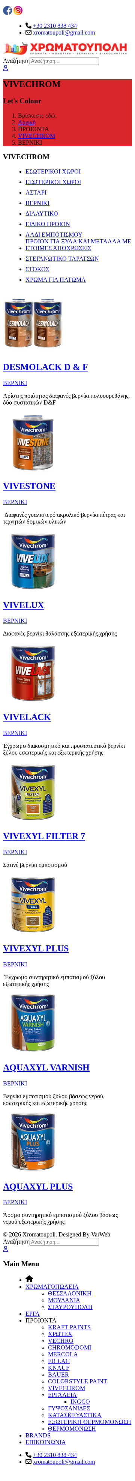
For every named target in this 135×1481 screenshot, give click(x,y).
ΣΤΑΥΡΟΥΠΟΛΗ (70, 1307)
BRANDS (38, 1435)
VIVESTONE (29, 486)
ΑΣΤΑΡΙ (36, 192)
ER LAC (59, 1361)
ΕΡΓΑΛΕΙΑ (62, 1395)
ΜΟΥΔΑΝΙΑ (64, 1300)
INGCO (80, 1401)
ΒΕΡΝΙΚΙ (38, 203)
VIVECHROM (66, 1388)
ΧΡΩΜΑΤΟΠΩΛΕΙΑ (52, 1286)
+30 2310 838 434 (55, 26)
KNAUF (58, 1368)
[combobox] (64, 61)
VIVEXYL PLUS (36, 948)
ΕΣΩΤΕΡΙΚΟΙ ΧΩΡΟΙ (53, 171)
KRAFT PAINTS (69, 1327)
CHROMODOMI (69, 1347)
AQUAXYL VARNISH (46, 1067)
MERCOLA (63, 1354)
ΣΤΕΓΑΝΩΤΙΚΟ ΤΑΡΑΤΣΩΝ (62, 258)
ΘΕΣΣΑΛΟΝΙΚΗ (70, 1293)
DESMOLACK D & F (45, 367)
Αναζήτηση (16, 60)
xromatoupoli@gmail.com (64, 32)
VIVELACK (27, 717)
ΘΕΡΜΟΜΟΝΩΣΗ (72, 1428)
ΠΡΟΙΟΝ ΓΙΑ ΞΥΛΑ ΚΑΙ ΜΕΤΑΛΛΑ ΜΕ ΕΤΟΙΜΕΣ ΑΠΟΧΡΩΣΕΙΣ (78, 244)
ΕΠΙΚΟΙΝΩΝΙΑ (46, 1442)
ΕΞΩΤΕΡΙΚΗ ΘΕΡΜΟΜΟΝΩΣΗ (89, 1422)
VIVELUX (23, 605)
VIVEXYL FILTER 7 (44, 836)
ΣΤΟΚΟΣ (37, 269)
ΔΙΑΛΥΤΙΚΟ (42, 213)
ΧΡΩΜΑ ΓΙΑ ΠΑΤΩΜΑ (56, 279)
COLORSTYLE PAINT (77, 1381)
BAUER (58, 1374)
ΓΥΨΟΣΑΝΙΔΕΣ (69, 1408)
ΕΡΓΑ (33, 1313)
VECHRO (61, 1341)
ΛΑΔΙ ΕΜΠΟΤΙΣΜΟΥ (54, 234)
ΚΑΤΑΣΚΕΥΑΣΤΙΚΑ (75, 1415)
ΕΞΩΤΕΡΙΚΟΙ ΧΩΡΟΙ (53, 182)
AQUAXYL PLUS (38, 1186)
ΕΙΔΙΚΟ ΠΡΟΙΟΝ (48, 224)
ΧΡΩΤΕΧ (60, 1334)
